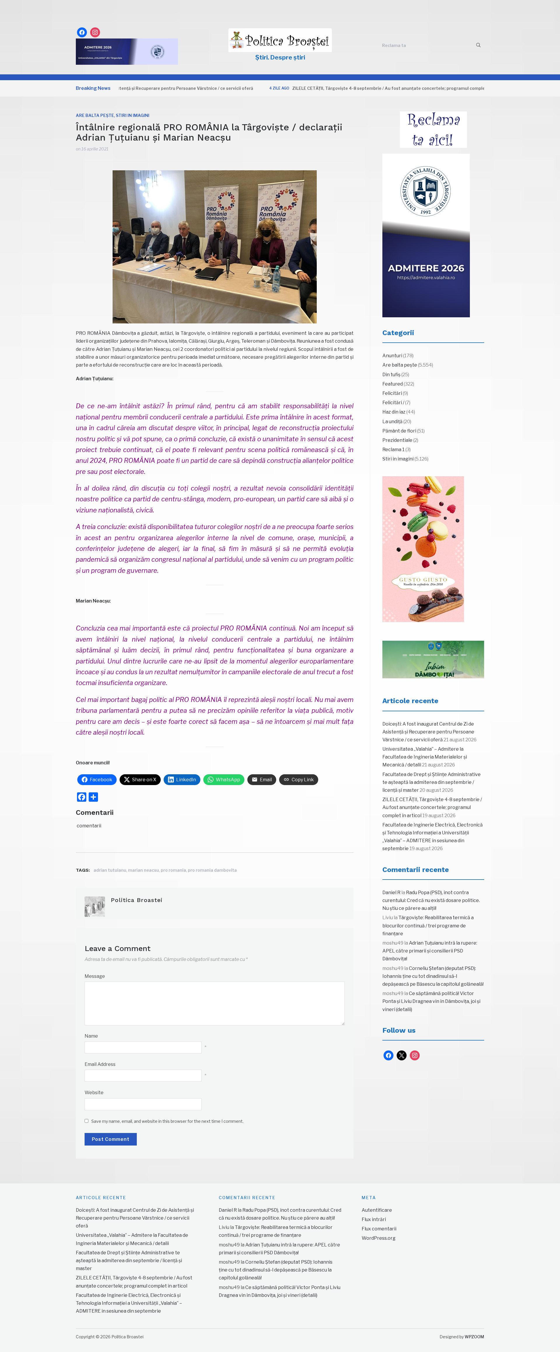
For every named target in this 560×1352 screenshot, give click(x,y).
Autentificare (377, 1210)
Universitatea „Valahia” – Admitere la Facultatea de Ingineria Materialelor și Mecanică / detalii (424, 757)
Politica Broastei (136, 899)
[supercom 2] (433, 660)
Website (94, 1092)
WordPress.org (379, 1238)
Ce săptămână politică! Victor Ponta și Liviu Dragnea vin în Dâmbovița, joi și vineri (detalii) (431, 1001)
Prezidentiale (397, 440)
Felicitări (392, 393)
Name (91, 1036)
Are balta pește (95, 115)
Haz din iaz (393, 412)
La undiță (392, 421)
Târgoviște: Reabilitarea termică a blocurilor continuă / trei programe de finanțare (428, 925)
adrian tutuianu (110, 870)
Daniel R (391, 892)
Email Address (100, 1064)
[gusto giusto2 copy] (423, 549)
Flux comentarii (379, 1229)
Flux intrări (374, 1219)
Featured (392, 384)
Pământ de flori (399, 431)
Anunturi (392, 355)
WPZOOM (474, 1336)
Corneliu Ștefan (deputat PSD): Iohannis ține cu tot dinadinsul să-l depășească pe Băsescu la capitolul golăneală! (433, 976)
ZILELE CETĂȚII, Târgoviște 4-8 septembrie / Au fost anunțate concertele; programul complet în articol (365, 88)
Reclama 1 (393, 449)
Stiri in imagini (132, 115)
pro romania (173, 870)
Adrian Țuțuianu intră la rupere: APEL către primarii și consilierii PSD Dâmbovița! (429, 951)
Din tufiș (391, 374)
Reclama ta (394, 45)
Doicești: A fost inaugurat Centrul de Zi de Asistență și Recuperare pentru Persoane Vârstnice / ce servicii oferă (428, 731)
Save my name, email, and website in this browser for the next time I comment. (167, 1121)
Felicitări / (393, 402)
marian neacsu (143, 870)
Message (95, 976)
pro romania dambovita (212, 870)
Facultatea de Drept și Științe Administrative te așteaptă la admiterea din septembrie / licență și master (431, 782)
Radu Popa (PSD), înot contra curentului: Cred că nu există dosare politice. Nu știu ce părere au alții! (431, 900)
